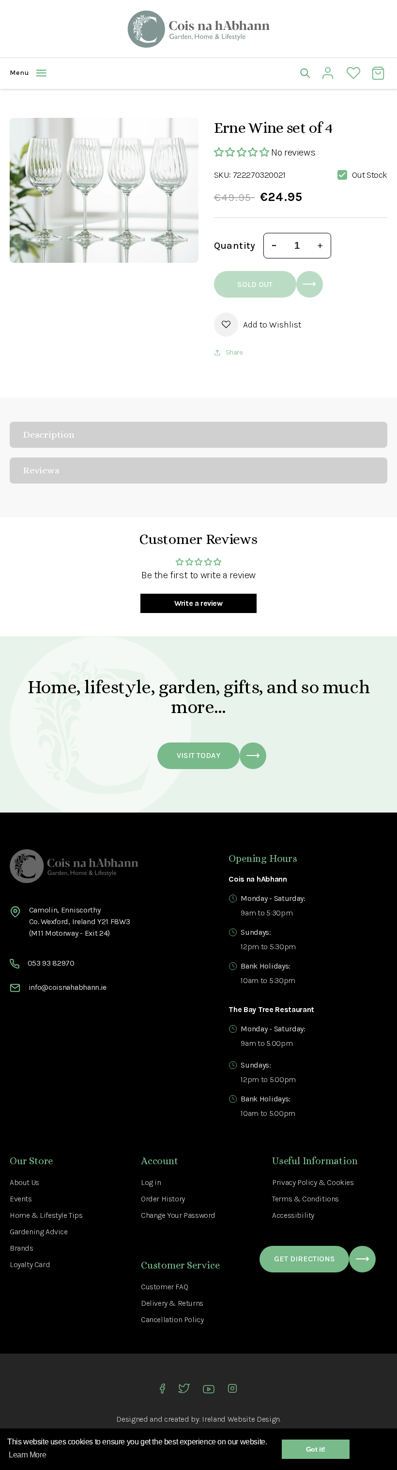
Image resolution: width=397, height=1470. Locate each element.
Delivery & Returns (172, 1303)
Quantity (235, 245)
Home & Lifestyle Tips (46, 1215)
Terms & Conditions (305, 1198)
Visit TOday (198, 755)
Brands (21, 1248)
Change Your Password (178, 1215)
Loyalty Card (30, 1264)
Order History (163, 1198)
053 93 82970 (51, 963)
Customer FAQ (164, 1286)
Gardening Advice (39, 1231)
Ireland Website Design (241, 1419)
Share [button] (234, 352)
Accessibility (293, 1215)
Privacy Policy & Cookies (312, 1182)
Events (21, 1198)
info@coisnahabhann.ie (68, 987)
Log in (151, 1182)
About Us (24, 1182)
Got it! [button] (315, 1449)
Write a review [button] (198, 603)
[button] (104, 73)
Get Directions (304, 1258)
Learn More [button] (27, 1455)
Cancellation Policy (172, 1319)
